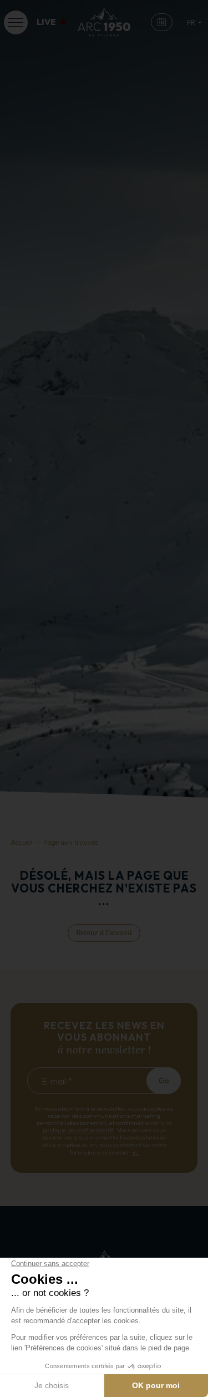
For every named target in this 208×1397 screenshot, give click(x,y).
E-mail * (57, 1081)
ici (136, 1152)
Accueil (22, 842)
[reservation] (162, 22)
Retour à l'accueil (104, 932)
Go (164, 1080)
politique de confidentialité (78, 1130)
